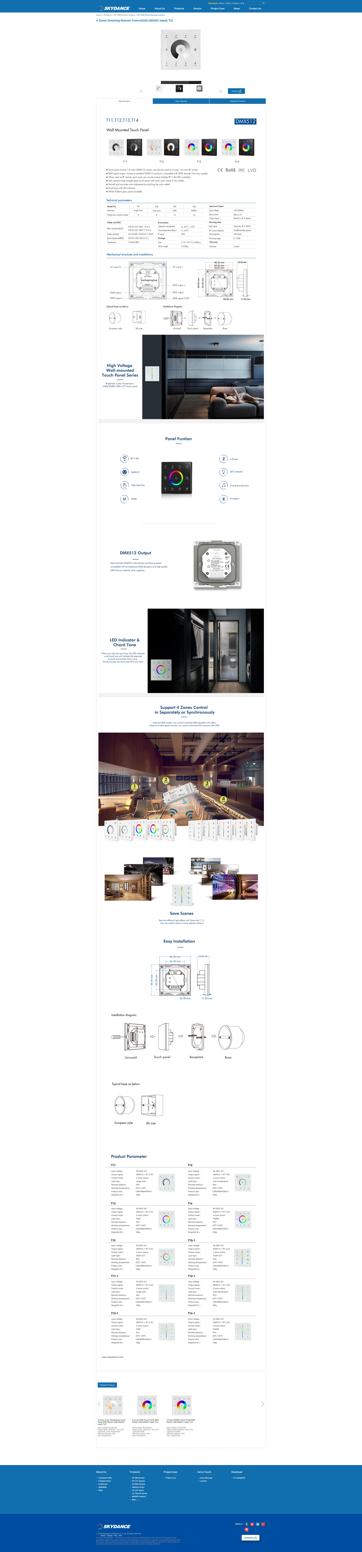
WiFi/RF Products (139, 1497)
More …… (136, 1500)
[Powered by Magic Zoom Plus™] (181, 50)
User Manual (181, 101)
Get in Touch (204, 1472)
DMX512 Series (138, 1487)
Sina (115, 1536)
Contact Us (255, 8)
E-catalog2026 (239, 1478)
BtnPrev (99, 1404)
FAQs (228, 3)
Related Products (237, 101)
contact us (250, 1538)
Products (179, 8)
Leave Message (206, 1478)
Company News (104, 1481)
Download (213, 3)
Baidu (103, 1536)
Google (110, 1536)
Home (221, 3)
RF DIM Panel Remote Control (151, 15)
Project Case (218, 8)
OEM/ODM (102, 1487)
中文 (242, 3)
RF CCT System (138, 1481)
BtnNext (262, 1404)
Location (203, 1481)
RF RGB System (138, 1484)
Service (197, 8)
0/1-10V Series (138, 1490)
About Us (160, 8)
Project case (171, 1478)
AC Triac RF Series (139, 1493)
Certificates (103, 1484)
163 (120, 1536)
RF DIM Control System (124, 15)
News (237, 8)
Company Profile (105, 1478)
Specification (124, 101)
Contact (235, 3)
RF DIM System (138, 1478)
